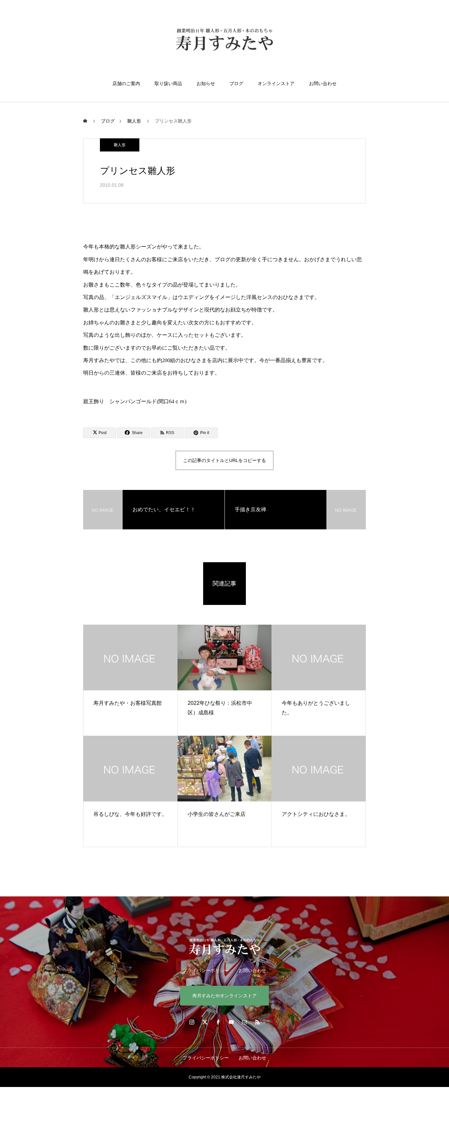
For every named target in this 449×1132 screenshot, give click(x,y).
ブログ (236, 83)
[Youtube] (231, 1022)
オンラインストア (276, 83)
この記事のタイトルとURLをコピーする (224, 460)
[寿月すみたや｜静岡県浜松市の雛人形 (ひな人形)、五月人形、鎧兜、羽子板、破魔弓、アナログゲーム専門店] (224, 40)
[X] (204, 1022)
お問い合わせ (323, 83)
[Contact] (244, 1022)
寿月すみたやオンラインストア (224, 995)
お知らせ (206, 83)
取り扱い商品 (168, 83)
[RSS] (257, 1022)
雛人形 (120, 145)
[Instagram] (191, 1022)
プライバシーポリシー (206, 970)
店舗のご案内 (126, 83)
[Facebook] (218, 1022)
